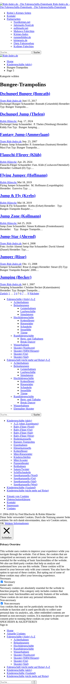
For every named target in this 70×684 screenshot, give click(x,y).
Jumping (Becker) (15, 277)
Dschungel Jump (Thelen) (22, 114)
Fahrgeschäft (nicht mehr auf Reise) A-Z (28, 360)
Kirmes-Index (21, 34)
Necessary (9, 581)
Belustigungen (21, 305)
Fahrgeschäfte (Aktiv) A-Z (21, 299)
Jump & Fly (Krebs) (18, 195)
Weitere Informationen (17, 523)
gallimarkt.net (21, 28)
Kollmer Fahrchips (24, 46)
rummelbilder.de (22, 37)
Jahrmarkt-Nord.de (24, 25)
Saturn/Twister (21, 469)
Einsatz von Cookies (18, 496)
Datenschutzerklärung (18, 499)
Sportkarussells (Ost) (25, 478)
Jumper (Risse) (13, 257)
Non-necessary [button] (8, 600)
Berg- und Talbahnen (31, 338)
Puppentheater (21, 463)
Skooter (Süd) (21, 357)
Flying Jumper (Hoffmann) (23, 175)
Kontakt (11, 16)
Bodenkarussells (22, 438)
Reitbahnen (20, 466)
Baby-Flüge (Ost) (23, 429)
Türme (24, 332)
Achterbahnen (21, 302)
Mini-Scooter (21, 460)
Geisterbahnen (28, 308)
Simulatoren (26, 314)
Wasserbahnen (21, 344)
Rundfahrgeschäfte (24, 335)
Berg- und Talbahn (30, 399)
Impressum (13, 505)
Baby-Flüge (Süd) (23, 432)
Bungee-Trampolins (24, 441)
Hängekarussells (22, 448)
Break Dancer (27, 341)
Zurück (4, 293)
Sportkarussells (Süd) (25, 481)
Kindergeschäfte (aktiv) (19, 420)
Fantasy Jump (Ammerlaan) (24, 134)
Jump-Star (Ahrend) (18, 236)
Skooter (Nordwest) (24, 347)
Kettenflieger (27, 320)
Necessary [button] (5, 578)
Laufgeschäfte (28, 311)
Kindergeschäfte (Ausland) (21, 487)
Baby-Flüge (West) (24, 435)
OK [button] (2, 523)
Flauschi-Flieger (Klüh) (20, 155)
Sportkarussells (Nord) (26, 475)
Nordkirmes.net (22, 22)
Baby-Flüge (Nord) (24, 426)
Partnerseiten (14, 19)
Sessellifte (25, 329)
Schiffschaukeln (22, 472)
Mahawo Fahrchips (24, 31)
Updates (11, 508)
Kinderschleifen (22, 457)
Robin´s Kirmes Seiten (19, 12)
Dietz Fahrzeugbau (24, 43)
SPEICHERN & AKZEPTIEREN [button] (18, 621)
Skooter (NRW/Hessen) (26, 350)
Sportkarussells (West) (25, 484)
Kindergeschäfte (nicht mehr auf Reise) (28, 490)
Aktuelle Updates (16, 633)
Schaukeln (26, 326)
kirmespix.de (20, 40)
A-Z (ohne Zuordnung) (26, 423)
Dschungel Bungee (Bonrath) (25, 93)
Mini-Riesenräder (23, 454)
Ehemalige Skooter (24, 408)
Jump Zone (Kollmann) (20, 216)
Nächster (34, 293)
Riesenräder (26, 323)
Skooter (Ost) (21, 353)
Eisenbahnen (20, 445)
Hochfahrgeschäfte (24, 317)
